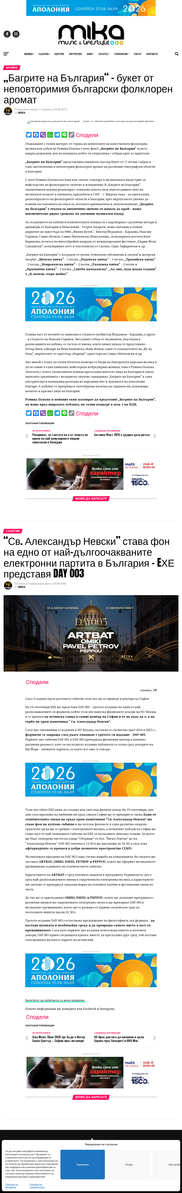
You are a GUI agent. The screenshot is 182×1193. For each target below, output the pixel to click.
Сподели (87, 135)
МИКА (21, 112)
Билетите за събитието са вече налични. (55, 1000)
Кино (90, 54)
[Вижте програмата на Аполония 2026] (91, 15)
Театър (137, 54)
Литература (75, 54)
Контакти (151, 54)
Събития (44, 54)
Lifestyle (103, 54)
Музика (28, 54)
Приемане (83, 1164)
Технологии (121, 54)
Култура (59, 54)
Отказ (129, 1164)
